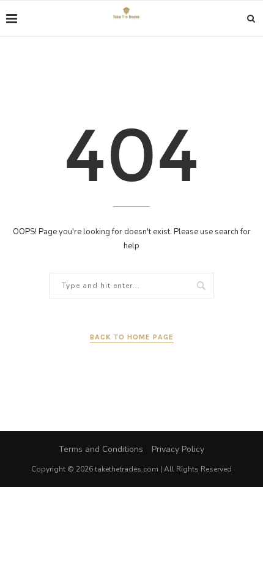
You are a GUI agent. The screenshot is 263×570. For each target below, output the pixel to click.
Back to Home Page (132, 337)
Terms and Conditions (101, 449)
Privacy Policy (178, 449)
